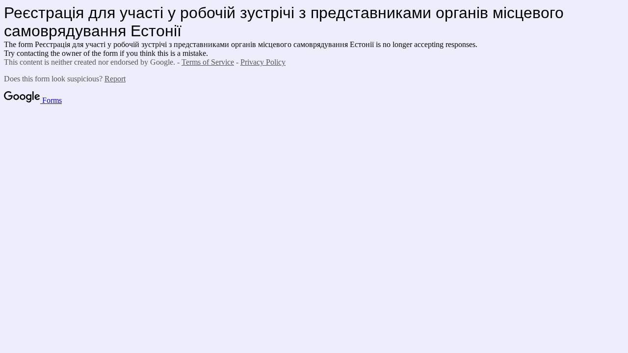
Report (115, 79)
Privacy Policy (263, 62)
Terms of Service (208, 62)
